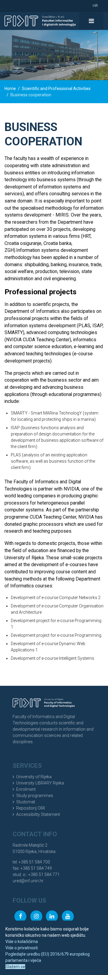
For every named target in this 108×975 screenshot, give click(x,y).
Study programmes (34, 795)
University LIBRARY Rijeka (40, 783)
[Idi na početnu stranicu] (40, 21)
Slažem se (15, 966)
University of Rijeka (34, 776)
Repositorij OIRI (30, 808)
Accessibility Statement (38, 814)
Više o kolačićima (21, 941)
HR (95, 6)
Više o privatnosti (21, 947)
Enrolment (26, 789)
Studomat (25, 801)
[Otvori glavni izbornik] (91, 21)
